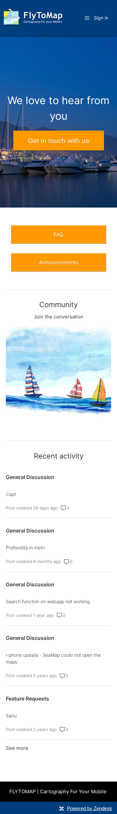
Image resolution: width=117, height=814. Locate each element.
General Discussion (30, 477)
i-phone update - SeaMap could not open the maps (53, 658)
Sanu (11, 715)
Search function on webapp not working (48, 601)
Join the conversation (59, 317)
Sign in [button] (101, 17)
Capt (11, 494)
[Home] (33, 24)
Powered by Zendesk (89, 808)
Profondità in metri (25, 547)
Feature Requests (27, 698)
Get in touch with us (58, 140)
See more (17, 748)
